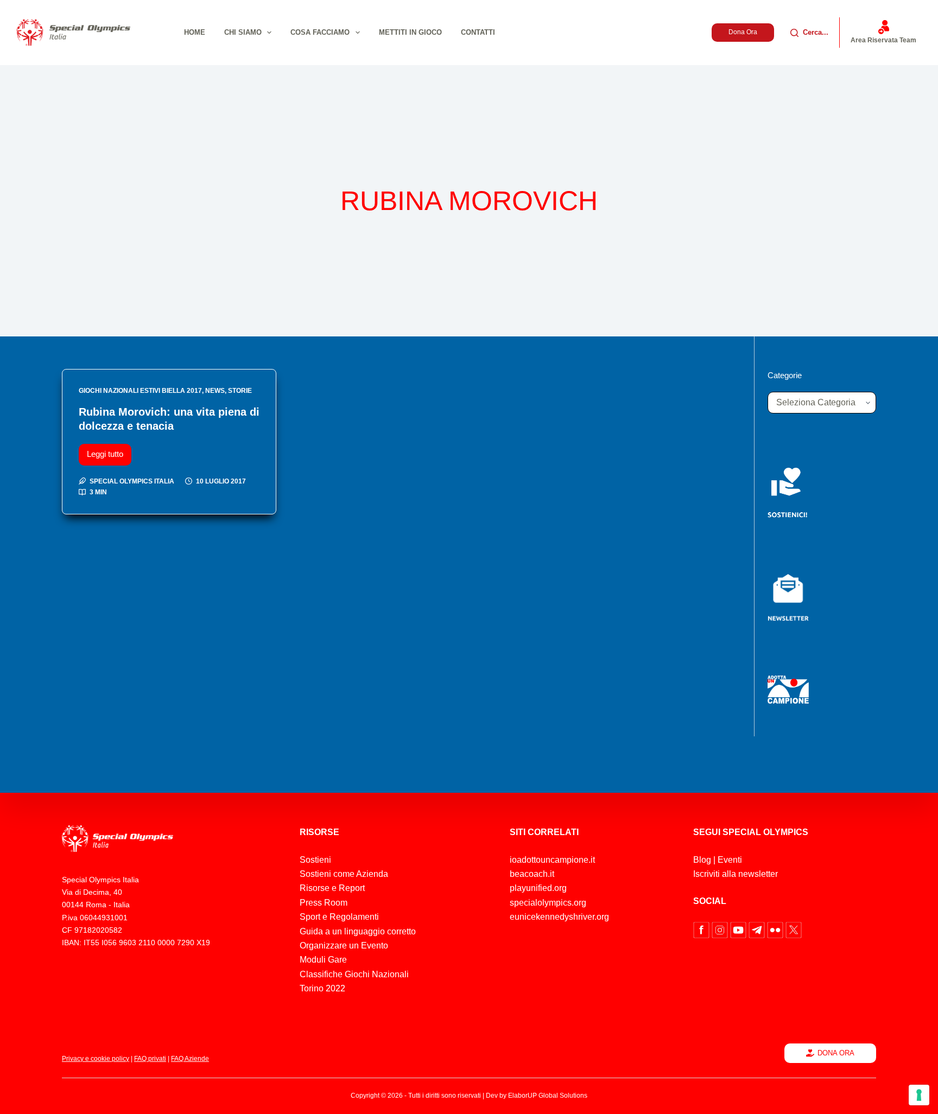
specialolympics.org (548, 902)
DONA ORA (835, 1053)
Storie (240, 390)
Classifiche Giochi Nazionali (354, 974)
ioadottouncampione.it (552, 859)
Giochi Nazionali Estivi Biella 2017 (140, 390)
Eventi (730, 859)
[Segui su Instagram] (721, 929)
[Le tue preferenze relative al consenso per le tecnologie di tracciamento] (919, 1095)
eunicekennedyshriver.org (559, 916)
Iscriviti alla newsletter (735, 874)
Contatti (478, 32)
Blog (702, 859)
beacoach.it (532, 874)
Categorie (785, 375)
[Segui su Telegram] (758, 929)
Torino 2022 (322, 988)
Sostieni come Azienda (344, 874)
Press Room (323, 902)
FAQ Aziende (190, 1058)
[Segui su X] (793, 929)
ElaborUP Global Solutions (547, 1095)
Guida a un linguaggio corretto (358, 931)
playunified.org (538, 888)
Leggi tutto (109, 451)
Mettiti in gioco (410, 32)
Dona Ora (742, 32)
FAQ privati (150, 1058)
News (215, 390)
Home (194, 32)
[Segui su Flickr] (776, 929)
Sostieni (315, 859)
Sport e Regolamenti (339, 916)
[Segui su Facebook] (702, 929)
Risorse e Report (332, 888)
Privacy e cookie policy (95, 1058)
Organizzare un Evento (344, 945)
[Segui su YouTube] (739, 929)
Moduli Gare (323, 959)
